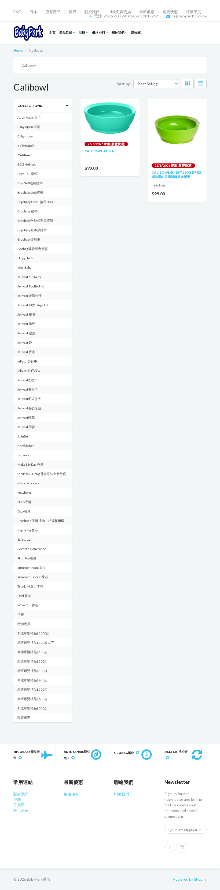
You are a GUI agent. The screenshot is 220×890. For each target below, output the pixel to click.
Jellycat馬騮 (26, 427)
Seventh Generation (31, 549)
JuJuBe (22, 436)
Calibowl (24, 155)
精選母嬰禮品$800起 (32, 708)
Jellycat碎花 (26, 418)
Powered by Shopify (190, 879)
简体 (33, 12)
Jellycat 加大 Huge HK (33, 305)
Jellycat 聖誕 (26, 333)
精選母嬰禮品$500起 (32, 689)
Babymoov (25, 136)
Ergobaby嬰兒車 (28, 239)
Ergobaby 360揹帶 (30, 192)
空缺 (17, 799)
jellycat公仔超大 (29, 371)
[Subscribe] (200, 830)
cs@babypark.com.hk (189, 16)
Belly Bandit (26, 146)
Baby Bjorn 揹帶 (28, 127)
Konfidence (25, 446)
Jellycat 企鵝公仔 (29, 296)
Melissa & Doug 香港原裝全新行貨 (41, 474)
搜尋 (72, 12)
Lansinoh (24, 455)
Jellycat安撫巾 (27, 380)
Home (18, 50)
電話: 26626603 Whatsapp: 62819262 (126, 16)
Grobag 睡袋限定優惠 (32, 249)
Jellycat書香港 (27, 389)
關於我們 (92, 12)
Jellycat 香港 (26, 352)
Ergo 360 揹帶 (27, 174)
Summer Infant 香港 (31, 568)
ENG (17, 12)
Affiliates (21, 810)
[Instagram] (182, 847)
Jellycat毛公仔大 (29, 399)
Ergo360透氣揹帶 (30, 183)
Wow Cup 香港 (27, 605)
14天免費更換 (119, 12)
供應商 (19, 804)
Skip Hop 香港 (26, 558)
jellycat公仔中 (27, 361)
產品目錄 (65, 33)
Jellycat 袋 (24, 343)
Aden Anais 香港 (29, 117)
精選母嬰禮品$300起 (32, 671)
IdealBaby (24, 267)
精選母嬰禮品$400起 (32, 680)
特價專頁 (193, 12)
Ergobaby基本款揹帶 (32, 230)
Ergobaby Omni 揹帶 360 (35, 202)
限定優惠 (23, 718)
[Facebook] (169, 847)
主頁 (52, 33)
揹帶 (20, 614)
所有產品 (52, 12)
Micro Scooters (28, 483)
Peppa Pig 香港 (27, 530)
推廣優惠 (71, 794)
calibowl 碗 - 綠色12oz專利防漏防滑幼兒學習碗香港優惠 (176, 174)
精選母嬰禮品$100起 (32, 652)
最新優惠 (146, 12)
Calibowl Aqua (99, 151)
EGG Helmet (26, 164)
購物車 (136, 33)
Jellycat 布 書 (26, 314)
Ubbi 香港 (24, 596)
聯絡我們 (121, 794)
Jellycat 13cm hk (29, 277)
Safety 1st (24, 539)
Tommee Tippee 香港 (32, 577)
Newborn (24, 493)
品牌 (82, 33)
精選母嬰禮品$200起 (32, 661)
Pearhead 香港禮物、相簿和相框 (40, 521)
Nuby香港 (24, 502)
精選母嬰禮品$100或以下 (35, 643)
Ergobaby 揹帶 (27, 211)
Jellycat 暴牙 (26, 324)
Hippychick (25, 258)
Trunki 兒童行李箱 (30, 586)
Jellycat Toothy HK (30, 286)
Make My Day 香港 (30, 464)
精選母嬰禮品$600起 (32, 699)
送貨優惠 (170, 12)
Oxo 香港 (24, 511)
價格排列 (98, 33)
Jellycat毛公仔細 (29, 408)
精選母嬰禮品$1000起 (33, 633)
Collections (29, 106)
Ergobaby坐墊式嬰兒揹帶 (35, 221)
